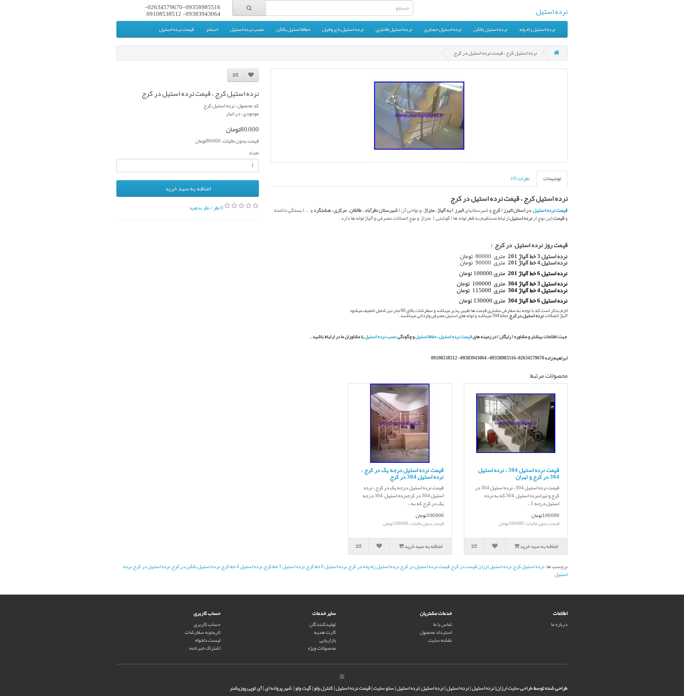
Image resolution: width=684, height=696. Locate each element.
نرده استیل (552, 11)
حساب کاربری (207, 624)
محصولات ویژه (322, 648)
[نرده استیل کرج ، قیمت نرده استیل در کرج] (419, 115)
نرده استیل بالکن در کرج (195, 566)
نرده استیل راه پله (537, 29)
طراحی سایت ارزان (514, 688)
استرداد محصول (436, 632)
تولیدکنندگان (322, 624)
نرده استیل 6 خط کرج (326, 566)
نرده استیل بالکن (490, 29)
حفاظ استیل (425, 336)
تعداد (254, 153)
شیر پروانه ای (278, 688)
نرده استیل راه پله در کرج (373, 566)
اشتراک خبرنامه (204, 648)
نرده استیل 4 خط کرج (241, 566)
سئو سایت (383, 688)
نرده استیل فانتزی (394, 29)
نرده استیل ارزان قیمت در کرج (481, 566)
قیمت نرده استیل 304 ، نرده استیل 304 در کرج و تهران (518, 473)
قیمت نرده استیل (176, 29)
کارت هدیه (325, 632)
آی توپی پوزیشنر (246, 688)
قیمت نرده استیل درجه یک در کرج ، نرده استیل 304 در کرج (402, 473)
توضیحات (552, 178)
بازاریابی (327, 640)
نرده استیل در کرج (151, 566)
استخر (212, 29)
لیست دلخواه (207, 640)
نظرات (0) (520, 178)
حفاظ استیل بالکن (293, 29)
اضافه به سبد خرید (188, 188)
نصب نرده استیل (247, 29)
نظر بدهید (199, 207)
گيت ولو (303, 688)
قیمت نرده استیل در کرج (425, 566)
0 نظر (218, 207)
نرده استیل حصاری (443, 29)
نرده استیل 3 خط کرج (284, 566)
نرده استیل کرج (528, 566)
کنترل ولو (323, 688)
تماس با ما (442, 624)
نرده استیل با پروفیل (343, 29)
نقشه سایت (440, 640)
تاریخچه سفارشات (202, 632)
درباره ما (559, 624)
